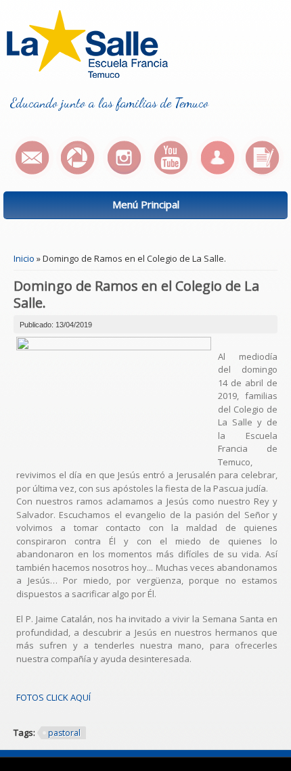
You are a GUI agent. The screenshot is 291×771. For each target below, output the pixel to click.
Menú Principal (145, 204)
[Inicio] (87, 74)
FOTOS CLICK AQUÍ (53, 697)
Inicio (24, 258)
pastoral (64, 733)
